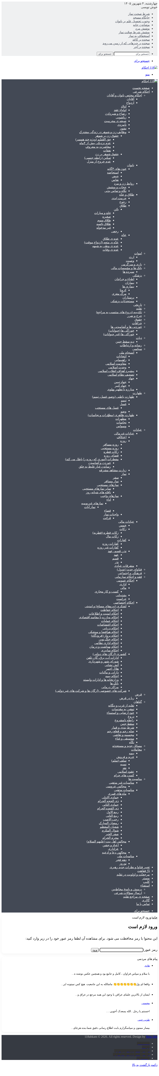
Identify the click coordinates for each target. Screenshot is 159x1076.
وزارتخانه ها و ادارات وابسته (101, 679)
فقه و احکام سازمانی (128, 576)
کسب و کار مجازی (107, 591)
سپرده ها (128, 271)
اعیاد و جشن (111, 845)
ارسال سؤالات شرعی (128, 893)
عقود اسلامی (126, 771)
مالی (123, 587)
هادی (147, 965)
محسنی (146, 1003)
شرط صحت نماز (139, 13)
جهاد (131, 378)
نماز (123, 474)
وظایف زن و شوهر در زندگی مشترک (102, 132)
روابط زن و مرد (124, 183)
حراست (121, 598)
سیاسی (137, 349)
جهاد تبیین (120, 382)
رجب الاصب (111, 819)
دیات (139, 338)
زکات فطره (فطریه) (105, 532)
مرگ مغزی (119, 293)
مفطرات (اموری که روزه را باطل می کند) (92, 459)
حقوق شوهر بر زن (107, 154)
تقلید (139, 308)
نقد (124, 768)
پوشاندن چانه (141, 25)
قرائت (107, 518)
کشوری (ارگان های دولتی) (109, 654)
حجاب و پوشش (116, 187)
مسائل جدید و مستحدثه (127, 746)
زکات (122, 529)
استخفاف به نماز (139, 36)
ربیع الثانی (112, 815)
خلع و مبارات (102, 213)
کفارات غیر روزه (108, 547)
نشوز (123, 128)
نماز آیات (89, 507)
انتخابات (121, 356)
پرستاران (128, 297)
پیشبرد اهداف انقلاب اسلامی (116, 371)
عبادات (137, 429)
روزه (123, 440)
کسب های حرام (124, 775)
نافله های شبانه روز (98, 492)
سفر (116, 477)
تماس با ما (143, 904)
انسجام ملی (126, 352)
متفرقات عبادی (124, 565)
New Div (151, 1036)
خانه (154, 917)
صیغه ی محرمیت (115, 121)
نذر (117, 562)
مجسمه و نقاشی (123, 734)
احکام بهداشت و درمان (104, 646)
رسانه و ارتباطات (131, 345)
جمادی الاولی (110, 797)
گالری (146, 900)
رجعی (115, 231)
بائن (116, 209)
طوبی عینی (144, 1019)
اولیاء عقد (120, 110)
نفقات (107, 150)
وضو (123, 411)
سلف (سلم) (118, 760)
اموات (138, 253)
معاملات (136, 749)
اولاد (123, 106)
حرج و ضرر (134, 315)
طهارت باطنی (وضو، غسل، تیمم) (113, 396)
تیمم (123, 400)
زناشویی (121, 117)
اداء (108, 499)
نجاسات (121, 422)
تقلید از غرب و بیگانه (121, 705)
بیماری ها (128, 286)
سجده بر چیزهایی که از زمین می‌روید (126, 43)
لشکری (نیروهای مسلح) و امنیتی (105, 606)
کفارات (121, 540)
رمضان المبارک (109, 823)
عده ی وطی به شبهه (105, 246)
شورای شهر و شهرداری (103, 661)
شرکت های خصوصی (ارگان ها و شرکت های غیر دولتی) (90, 690)
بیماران (129, 282)
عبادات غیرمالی (124, 433)
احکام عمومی (125, 580)
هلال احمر (112, 668)
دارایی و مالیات (109, 672)
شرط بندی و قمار (122, 727)
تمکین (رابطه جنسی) (97, 157)
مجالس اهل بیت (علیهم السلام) (106, 841)
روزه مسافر (111, 444)
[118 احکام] (149, 81)
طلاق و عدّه (126, 194)
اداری (122, 584)
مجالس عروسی (116, 786)
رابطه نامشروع (124, 720)
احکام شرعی (141, 91)
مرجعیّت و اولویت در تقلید (133, 874)
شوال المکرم (110, 830)
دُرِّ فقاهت (143, 870)
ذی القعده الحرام (108, 808)
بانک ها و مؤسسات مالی (126, 268)
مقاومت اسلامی (115, 363)
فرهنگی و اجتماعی (130, 573)
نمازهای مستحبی (108, 485)
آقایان (130, 99)
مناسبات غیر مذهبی (121, 782)
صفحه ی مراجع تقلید (136, 896)
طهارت (137, 393)
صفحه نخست (141, 88)
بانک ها (114, 683)
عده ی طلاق (111, 238)
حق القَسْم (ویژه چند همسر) (93, 139)
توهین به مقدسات (123, 709)
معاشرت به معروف (98, 146)
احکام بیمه (112, 676)
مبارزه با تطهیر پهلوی (120, 389)
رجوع (122, 202)
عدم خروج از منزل (99, 161)
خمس (122, 525)
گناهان (138, 701)
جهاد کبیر (120, 385)
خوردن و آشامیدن (99, 462)
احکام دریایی (111, 628)
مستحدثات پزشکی (122, 301)
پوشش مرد (142, 28)
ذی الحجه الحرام (108, 801)
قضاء (107, 510)
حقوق (138, 319)
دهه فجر (121, 859)
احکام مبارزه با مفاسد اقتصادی (99, 617)
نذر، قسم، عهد (117, 551)
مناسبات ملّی (125, 856)
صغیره (106, 216)
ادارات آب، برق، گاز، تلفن (102, 657)
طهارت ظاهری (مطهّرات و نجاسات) (111, 415)
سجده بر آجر (142, 47)
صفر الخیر (112, 834)
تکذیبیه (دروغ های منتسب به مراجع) (119, 312)
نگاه (131, 742)
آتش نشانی (112, 665)
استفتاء (145, 885)
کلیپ (146, 882)
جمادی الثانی (110, 804)
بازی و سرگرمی (131, 264)
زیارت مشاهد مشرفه (112, 470)
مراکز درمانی (110, 687)
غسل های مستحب (107, 407)
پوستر (146, 878)
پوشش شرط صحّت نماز (134, 32)
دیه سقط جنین (125, 341)
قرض (138, 694)
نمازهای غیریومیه (92, 503)
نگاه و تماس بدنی (115, 190)
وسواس (121, 426)
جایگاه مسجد (141, 17)
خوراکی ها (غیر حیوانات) (118, 334)
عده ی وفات (111, 249)
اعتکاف (121, 437)
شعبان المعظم (109, 826)
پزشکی (137, 275)
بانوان (130, 165)
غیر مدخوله (103, 227)
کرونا (123, 290)
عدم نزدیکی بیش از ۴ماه (95, 143)
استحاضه (113, 172)
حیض (115, 176)
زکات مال (112, 536)
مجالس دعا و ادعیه (114, 852)
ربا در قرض (126, 698)
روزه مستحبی (110, 448)
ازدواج (130, 102)
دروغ (131, 716)
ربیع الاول (112, 812)
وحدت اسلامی (117, 367)
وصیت (130, 260)
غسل (123, 404)
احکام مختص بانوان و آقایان (124, 95)
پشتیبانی (121, 595)
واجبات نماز (111, 514)
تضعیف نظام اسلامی (121, 374)
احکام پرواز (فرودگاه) (105, 635)
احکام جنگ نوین (109, 639)
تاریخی (137, 304)
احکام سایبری (110, 650)
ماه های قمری (117, 793)
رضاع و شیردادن (115, 113)
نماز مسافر (111, 481)
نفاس (115, 179)
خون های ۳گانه (116, 168)
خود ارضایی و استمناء (120, 712)
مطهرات (120, 418)
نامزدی (121, 124)
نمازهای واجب (109, 496)
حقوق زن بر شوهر (107, 135)
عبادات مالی (126, 521)
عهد (116, 554)
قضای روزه (111, 455)
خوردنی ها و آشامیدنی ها (126, 326)
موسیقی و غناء (124, 738)
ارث (131, 257)
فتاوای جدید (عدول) (129, 569)
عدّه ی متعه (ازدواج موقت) (101, 242)
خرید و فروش (125, 757)
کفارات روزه (110, 543)
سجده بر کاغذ (141, 39)
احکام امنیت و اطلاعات (104, 613)
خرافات (137, 323)
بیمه (131, 753)
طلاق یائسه (103, 224)
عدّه (123, 235)
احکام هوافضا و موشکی (103, 632)
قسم (115, 558)
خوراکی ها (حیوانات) (121, 330)
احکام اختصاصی (123, 602)
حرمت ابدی (118, 198)
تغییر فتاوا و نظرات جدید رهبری (130, 867)
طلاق (123, 205)
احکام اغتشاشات (108, 624)
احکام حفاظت (109, 610)
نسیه (123, 764)
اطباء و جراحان (124, 279)
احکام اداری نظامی (106, 643)
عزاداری (113, 848)
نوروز (122, 863)
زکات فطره (111, 451)
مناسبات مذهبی (124, 790)
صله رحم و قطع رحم (120, 731)
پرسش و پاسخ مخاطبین (126, 889)
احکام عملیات (110, 621)
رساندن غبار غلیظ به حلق (95, 466)
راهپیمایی (120, 360)
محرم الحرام (110, 837)
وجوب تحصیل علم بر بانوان (132, 21)
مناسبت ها (135, 779)
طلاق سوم (104, 220)
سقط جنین (127, 723)
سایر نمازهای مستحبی (96, 488)
